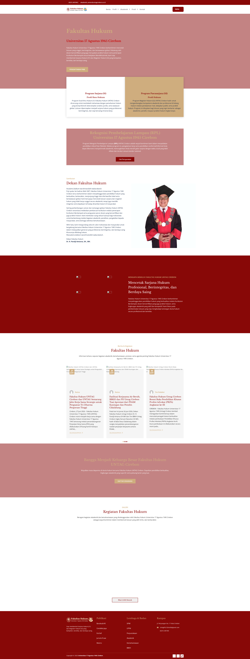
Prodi (134, 9)
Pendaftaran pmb (77, 69)
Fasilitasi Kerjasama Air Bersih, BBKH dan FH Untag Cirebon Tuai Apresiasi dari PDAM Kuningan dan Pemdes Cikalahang (124, 402)
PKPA (177, 9)
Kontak (142, 9)
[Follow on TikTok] (182, 656)
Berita (108, 9)
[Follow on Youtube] (174, 656)
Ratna (77, 392)
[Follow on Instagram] (178, 656)
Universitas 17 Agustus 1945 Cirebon (90, 655)
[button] (123, 441)
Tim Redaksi (159, 392)
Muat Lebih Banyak (125, 600)
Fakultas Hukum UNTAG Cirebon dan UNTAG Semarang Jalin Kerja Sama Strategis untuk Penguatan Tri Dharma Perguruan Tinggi (86, 402)
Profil (114, 9)
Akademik (124, 9)
